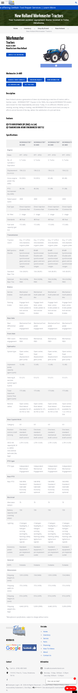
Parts (45, 642)
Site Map (27, 688)
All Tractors (29, 84)
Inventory (27, 28)
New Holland (60, 28)
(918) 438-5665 (21, 668)
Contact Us (47, 655)
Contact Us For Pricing (16, 55)
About (45, 652)
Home (15, 28)
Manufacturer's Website (16, 80)
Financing (46, 645)
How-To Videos (48, 649)
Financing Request (36, 80)
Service (45, 638)
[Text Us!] (70, 689)
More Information (53, 80)
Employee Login (13, 685)
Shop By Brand (43, 28)
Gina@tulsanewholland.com (54, 668)
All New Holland (14, 84)
